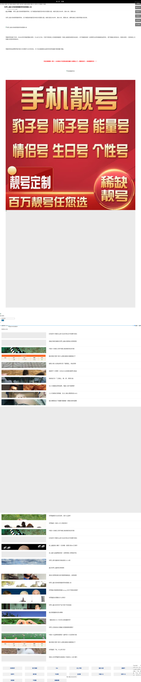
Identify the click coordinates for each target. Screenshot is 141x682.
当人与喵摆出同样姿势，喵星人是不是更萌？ (62, 386)
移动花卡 (138, 11)
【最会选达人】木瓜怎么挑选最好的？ (60, 620)
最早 (140, 325)
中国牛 (5, 4)
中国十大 (101, 674)
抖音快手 (14, 4)
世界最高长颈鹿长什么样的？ (57, 597)
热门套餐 (138, 24)
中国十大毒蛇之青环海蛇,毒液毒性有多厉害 (61, 349)
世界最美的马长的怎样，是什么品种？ (60, 516)
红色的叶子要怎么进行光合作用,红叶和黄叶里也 (63, 334)
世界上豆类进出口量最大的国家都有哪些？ (61, 627)
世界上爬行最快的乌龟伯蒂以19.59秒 (59, 560)
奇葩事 (40, 4)
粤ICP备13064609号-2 (72, 677)
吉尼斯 (28, 4)
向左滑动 (2, 4)
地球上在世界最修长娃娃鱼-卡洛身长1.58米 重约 (63, 657)
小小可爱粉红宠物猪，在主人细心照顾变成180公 (63, 393)
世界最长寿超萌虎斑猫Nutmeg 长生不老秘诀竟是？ (64, 590)
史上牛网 (79, 668)
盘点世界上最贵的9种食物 (56, 568)
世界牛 (18, 4)
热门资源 (10, 4)
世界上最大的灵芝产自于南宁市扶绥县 (60, 605)
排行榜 (21, 4)
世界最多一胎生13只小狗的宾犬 (58, 523)
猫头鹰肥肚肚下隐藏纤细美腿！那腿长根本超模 (63, 401)
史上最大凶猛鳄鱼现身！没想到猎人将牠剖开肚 (63, 553)
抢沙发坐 (2, 315)
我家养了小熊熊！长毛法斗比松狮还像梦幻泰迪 (63, 371)
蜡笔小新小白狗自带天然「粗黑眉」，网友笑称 (62, 363)
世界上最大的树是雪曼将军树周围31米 (60, 582)
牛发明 (24, 4)
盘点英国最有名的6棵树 (56, 612)
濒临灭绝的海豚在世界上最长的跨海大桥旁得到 (63, 341)
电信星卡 (138, 16)
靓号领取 (138, 20)
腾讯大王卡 (138, 7)
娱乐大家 (101, 668)
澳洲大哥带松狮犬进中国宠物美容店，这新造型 (63, 575)
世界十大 (123, 674)
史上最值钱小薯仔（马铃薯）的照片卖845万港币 (63, 545)
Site (57, 668)
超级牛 (123, 668)
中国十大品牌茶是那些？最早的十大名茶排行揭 (63, 635)
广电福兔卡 (138, 3)
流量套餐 (56, 680)
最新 (136, 325)
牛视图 (44, 4)
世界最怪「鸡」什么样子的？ (57, 649)
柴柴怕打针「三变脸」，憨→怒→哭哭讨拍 (61, 378)
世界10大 (37, 4)
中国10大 (32, 4)
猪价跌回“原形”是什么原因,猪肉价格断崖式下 (62, 356)
